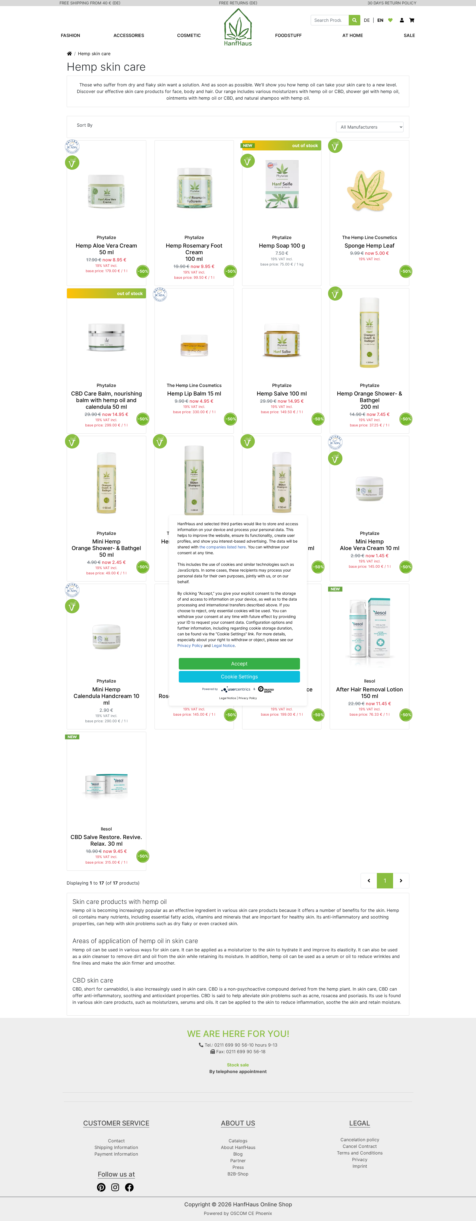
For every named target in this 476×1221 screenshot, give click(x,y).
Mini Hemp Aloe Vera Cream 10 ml (369, 544)
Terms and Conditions (360, 1153)
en (380, 20)
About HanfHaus (238, 1147)
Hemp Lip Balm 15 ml (194, 393)
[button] (402, 20)
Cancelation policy (359, 1139)
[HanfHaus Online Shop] (238, 26)
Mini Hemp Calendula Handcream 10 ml (106, 696)
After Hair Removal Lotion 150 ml (369, 692)
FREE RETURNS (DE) (238, 3)
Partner (238, 1160)
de (367, 20)
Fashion (70, 35)
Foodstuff (288, 35)
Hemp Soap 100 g (282, 245)
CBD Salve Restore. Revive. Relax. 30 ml (106, 840)
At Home (352, 35)
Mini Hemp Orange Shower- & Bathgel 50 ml (106, 548)
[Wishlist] (391, 20)
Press (238, 1167)
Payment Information (116, 1154)
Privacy (359, 1159)
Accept (239, 664)
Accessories (128, 35)
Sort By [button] (85, 125)
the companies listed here (222, 547)
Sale (409, 35)
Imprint (360, 1166)
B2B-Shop (238, 1174)
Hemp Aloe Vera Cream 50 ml (106, 249)
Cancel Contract (360, 1146)
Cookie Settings (239, 676)
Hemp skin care (94, 53)
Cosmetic (189, 35)
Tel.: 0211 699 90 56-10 (228, 1045)
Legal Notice (223, 645)
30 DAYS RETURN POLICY (391, 3)
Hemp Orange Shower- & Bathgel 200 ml (369, 400)
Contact (116, 1140)
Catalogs (238, 1140)
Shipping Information (116, 1147)
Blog (238, 1154)
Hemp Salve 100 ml (282, 393)
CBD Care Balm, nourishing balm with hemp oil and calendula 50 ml (106, 400)
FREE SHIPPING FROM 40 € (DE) (90, 3)
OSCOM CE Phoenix (251, 1213)
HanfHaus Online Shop (262, 1204)
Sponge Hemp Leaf (369, 245)
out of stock (305, 145)
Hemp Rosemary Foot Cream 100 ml (194, 252)
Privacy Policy (190, 645)
